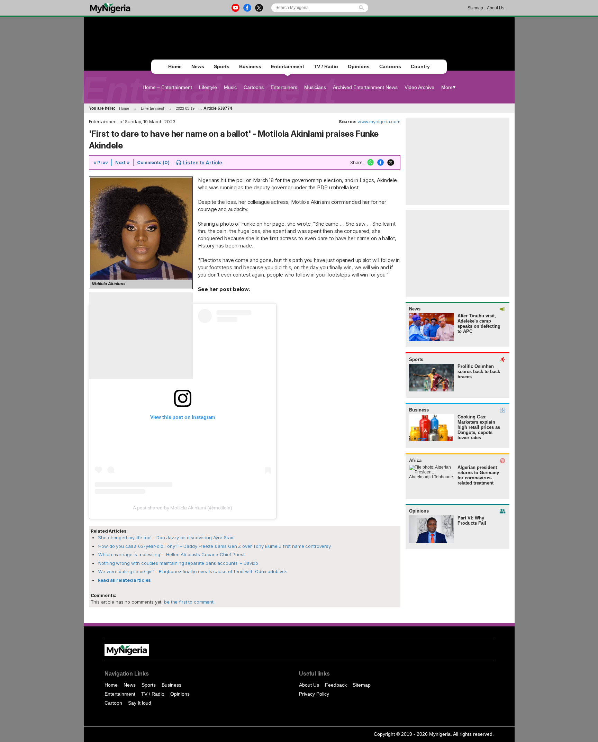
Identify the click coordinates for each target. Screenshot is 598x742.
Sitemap (475, 8)
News (197, 66)
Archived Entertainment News (365, 87)
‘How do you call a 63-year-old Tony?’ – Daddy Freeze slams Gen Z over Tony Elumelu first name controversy (214, 546)
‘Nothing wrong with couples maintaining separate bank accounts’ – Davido (178, 563)
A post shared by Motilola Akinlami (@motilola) (182, 507)
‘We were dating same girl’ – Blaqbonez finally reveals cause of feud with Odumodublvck (192, 571)
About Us (495, 8)
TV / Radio (326, 66)
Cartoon (113, 703)
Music (230, 87)
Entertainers (284, 87)
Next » (122, 162)
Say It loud (139, 703)
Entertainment (287, 66)
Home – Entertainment (167, 87)
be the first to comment (188, 602)
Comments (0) (153, 162)
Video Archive (419, 87)
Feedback (336, 685)
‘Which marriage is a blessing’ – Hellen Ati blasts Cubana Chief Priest (171, 554)
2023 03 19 (185, 108)
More (447, 87)
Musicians (315, 87)
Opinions (359, 66)
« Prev (100, 162)
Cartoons (390, 66)
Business (250, 66)
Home (175, 66)
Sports (221, 66)
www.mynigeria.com (378, 121)
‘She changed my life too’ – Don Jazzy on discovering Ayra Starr (166, 537)
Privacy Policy (314, 694)
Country (420, 66)
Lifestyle (208, 87)
